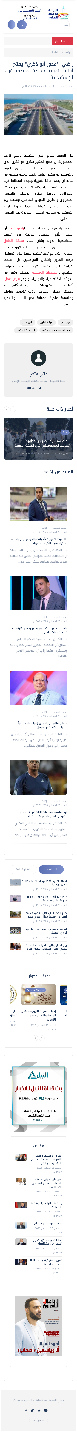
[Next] (42, 1038)
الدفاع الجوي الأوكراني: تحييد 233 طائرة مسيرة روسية (44, 882)
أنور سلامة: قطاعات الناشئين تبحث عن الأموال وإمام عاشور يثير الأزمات (43, 814)
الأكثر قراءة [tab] (23, 869)
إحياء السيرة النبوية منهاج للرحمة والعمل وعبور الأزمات (38, 1015)
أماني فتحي (66, 86)
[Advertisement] (36, 145)
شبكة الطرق (14, 241)
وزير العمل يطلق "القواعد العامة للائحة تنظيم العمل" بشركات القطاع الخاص (45, 947)
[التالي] (13, 409)
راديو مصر (17, 228)
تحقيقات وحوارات (35, 990)
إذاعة (55, 52)
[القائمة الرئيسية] (11, 24)
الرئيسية (66, 52)
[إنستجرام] (33, 388)
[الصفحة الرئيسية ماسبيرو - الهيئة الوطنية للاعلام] (39, 12)
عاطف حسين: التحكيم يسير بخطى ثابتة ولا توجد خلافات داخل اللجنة (39, 630)
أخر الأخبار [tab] (51, 869)
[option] (38, 439)
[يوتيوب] (29, 388)
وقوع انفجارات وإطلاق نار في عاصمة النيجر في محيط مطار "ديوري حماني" (45, 914)
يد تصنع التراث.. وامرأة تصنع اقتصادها (46, 1205)
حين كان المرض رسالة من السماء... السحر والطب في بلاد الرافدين (47, 1183)
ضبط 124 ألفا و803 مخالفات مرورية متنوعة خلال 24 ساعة (46, 898)
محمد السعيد (60, 528)
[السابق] (6, 409)
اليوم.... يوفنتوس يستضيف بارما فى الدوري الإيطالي (46, 930)
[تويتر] (39, 388)
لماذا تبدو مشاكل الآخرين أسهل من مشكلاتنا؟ (47, 1242)
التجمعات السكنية (44, 272)
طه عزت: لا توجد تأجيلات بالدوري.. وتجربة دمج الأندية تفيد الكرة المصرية (38, 541)
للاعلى (40, 1420)
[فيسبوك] (46, 388)
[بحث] (22, 24)
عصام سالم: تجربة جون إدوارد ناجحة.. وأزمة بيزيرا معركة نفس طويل (40, 725)
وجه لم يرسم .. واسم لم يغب (45, 1223)
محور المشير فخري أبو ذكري (56, 330)
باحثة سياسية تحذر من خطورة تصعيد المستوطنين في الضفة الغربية (42, 443)
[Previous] (35, 1038)
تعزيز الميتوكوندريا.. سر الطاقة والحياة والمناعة (44, 1262)
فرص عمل (12, 279)
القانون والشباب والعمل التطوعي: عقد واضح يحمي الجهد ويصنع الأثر (46, 1159)
